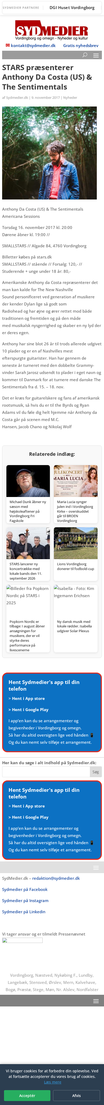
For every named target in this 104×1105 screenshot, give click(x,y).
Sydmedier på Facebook (24, 889)
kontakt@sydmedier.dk (33, 45)
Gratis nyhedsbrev (80, 45)
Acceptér (27, 1095)
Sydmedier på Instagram (25, 900)
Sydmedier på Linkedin (23, 911)
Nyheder (70, 97)
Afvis (76, 1095)
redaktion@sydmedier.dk (56, 878)
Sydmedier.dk (17, 97)
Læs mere (52, 1082)
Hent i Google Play (30, 709)
